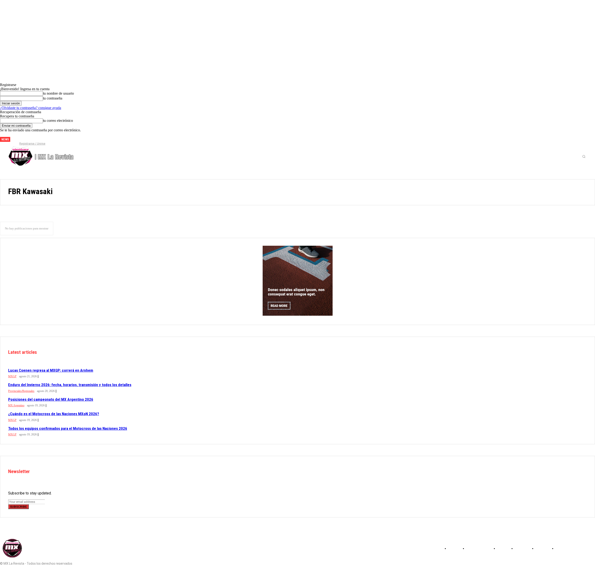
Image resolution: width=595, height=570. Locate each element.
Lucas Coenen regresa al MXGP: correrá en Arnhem (50, 370)
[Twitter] (33, 137)
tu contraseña (52, 98)
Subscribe (18, 506)
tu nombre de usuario (58, 93)
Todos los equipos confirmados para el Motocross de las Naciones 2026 (67, 428)
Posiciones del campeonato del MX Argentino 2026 (50, 399)
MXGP (12, 376)
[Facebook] (17, 137)
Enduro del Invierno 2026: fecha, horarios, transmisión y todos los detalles (69, 384)
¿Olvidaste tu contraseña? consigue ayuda (30, 108)
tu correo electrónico (58, 121)
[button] (584, 156)
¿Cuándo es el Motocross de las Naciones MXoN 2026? (53, 413)
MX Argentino (16, 405)
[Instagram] (25, 137)
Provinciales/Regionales (21, 391)
